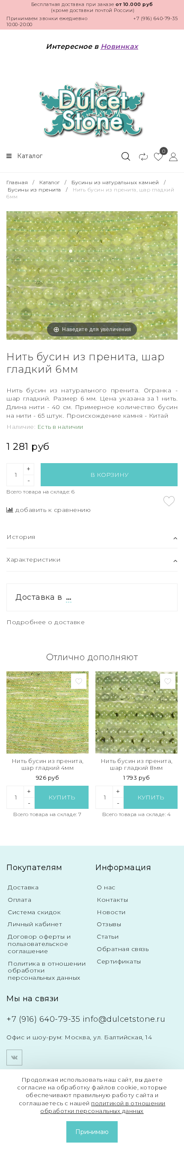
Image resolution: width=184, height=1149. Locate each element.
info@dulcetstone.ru (124, 1019)
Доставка (23, 887)
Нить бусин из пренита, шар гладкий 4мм (48, 764)
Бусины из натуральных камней (115, 182)
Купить (61, 797)
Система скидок (34, 912)
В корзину (109, 475)
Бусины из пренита (34, 189)
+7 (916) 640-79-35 (155, 18)
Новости (111, 912)
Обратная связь (122, 949)
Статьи (108, 936)
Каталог (49, 182)
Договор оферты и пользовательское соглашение (39, 944)
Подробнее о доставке (45, 622)
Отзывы (109, 924)
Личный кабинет (35, 924)
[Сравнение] (139, 156)
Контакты (112, 900)
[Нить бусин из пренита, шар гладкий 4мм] (47, 712)
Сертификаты (119, 961)
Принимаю (92, 1132)
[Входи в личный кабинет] (170, 156)
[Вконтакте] (14, 1057)
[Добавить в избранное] (169, 501)
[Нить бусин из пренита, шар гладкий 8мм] (136, 712)
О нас (106, 887)
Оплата (19, 900)
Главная (18, 182)
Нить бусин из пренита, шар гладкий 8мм (137, 764)
